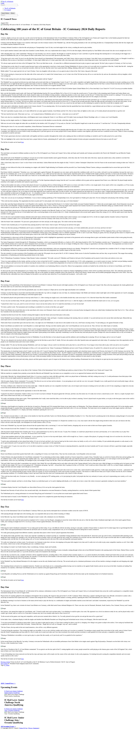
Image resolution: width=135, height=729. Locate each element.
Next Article (4, 663)
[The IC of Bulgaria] (7, 1)
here (22, 142)
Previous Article (5, 662)
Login (2, 3)
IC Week (6, 665)
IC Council (7, 10)
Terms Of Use (23, 728)
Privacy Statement (33, 728)
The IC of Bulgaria (9, 8)
